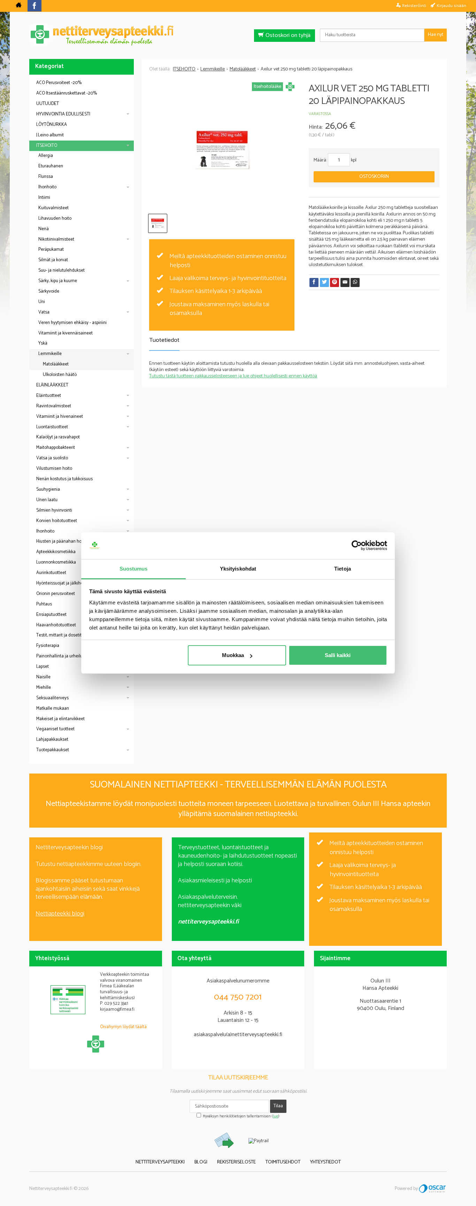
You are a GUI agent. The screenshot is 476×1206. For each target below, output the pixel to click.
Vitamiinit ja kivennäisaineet (65, 333)
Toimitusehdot (283, 1162)
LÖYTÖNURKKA (51, 124)
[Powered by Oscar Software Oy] (433, 1189)
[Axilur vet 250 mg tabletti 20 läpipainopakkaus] (221, 150)
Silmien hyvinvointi (54, 510)
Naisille (43, 677)
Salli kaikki (338, 655)
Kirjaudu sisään (451, 5)
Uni (41, 302)
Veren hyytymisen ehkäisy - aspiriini (72, 322)
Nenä (43, 229)
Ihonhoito (47, 187)
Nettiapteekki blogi (60, 914)
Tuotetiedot (164, 340)
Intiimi (44, 197)
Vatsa (43, 312)
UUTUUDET (47, 103)
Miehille (43, 687)
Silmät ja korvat (53, 260)
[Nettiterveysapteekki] (19, 6)
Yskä (42, 343)
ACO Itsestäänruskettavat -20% (66, 93)
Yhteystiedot (325, 1162)
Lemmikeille (50, 353)
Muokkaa (233, 655)
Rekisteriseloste (236, 1162)
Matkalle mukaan (52, 708)
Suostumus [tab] (134, 569)
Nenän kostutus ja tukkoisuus (64, 479)
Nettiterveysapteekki (160, 1162)
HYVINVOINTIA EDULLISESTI (63, 114)
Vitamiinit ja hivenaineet (59, 416)
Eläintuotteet (48, 395)
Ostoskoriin (374, 177)
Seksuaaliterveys (52, 698)
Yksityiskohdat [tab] (238, 569)
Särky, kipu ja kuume (57, 281)
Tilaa (278, 1106)
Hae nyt (435, 35)
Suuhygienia (48, 489)
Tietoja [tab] (342, 569)
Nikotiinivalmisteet (56, 239)
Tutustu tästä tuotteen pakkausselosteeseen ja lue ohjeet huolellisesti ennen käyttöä (233, 376)
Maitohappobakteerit (55, 447)
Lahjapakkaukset (52, 739)
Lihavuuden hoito (54, 218)
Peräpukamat (51, 249)
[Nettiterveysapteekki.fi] (238, 35)
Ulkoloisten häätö (60, 374)
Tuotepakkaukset (52, 750)
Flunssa (45, 176)
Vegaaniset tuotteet (55, 729)
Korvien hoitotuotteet (56, 521)
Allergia (45, 155)
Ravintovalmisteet (53, 406)
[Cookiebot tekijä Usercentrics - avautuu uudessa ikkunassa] (356, 546)
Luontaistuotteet (52, 427)
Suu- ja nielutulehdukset (61, 270)
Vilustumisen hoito (54, 468)
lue (275, 1116)
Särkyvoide (48, 291)
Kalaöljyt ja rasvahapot (58, 437)
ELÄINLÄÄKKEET (52, 385)
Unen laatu (46, 500)
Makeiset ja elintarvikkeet (60, 719)
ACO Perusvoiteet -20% (59, 82)
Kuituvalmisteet (53, 208)
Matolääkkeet (56, 364)
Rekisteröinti (414, 5)
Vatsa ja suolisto (52, 458)
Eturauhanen (50, 166)
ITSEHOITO (46, 145)
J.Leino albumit (50, 135)
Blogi (200, 1162)
